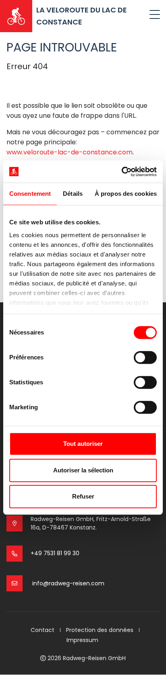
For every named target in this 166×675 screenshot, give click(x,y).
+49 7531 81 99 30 (55, 553)
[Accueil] (16, 16)
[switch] (145, 357)
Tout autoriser (83, 443)
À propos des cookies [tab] (126, 193)
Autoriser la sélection (83, 470)
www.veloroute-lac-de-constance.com (69, 152)
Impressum (82, 640)
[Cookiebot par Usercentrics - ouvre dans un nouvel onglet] (121, 171)
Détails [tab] (73, 193)
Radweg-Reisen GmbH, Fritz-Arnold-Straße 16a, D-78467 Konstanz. (91, 523)
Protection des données (99, 630)
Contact (42, 630)
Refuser (83, 496)
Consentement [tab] (30, 193)
